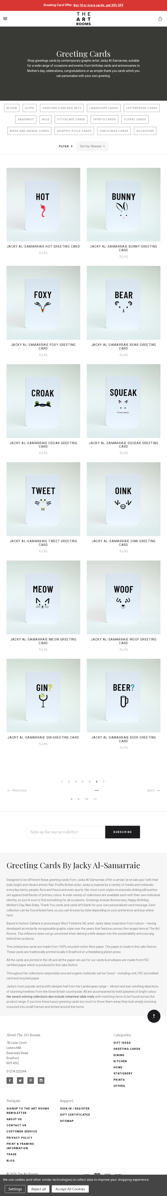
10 (86, 799)
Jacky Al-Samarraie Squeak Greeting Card (124, 444)
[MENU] (6, 18)
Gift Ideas (122, 1042)
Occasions (145, 131)
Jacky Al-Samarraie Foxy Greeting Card (43, 346)
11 (95, 799)
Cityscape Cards (71, 119)
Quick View (43, 207)
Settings (15, 1189)
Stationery (123, 1073)
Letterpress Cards (141, 108)
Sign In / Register (75, 1108)
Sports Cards (104, 119)
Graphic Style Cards (74, 131)
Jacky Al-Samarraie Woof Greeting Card (124, 641)
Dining (119, 1055)
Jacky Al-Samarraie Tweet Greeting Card (43, 543)
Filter (64, 146)
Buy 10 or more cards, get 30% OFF (98, 5)
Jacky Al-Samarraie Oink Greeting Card (124, 543)
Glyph (29, 108)
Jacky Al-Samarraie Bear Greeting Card (123, 346)
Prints (119, 1079)
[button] (72, 146)
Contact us (16, 1125)
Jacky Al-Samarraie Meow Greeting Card (43, 641)
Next (151, 790)
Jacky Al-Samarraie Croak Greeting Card (43, 444)
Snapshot (26, 119)
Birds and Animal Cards (29, 131)
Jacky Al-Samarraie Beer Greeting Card (123, 739)
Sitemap (67, 1121)
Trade (12, 1154)
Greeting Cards (127, 1048)
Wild (45, 119)
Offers (119, 1085)
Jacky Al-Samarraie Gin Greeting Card (43, 737)
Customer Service (22, 1131)
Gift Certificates (75, 1114)
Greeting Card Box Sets (61, 108)
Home (118, 1067)
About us (14, 1119)
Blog (11, 1160)
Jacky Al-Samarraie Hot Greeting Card (43, 246)
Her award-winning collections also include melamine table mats (50, 996)
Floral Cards (135, 119)
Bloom (12, 108)
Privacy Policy (19, 1137)
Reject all (38, 1189)
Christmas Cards (114, 131)
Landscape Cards (103, 108)
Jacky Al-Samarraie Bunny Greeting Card (123, 248)
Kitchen (120, 1061)
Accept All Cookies (70, 1189)
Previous (19, 790)
